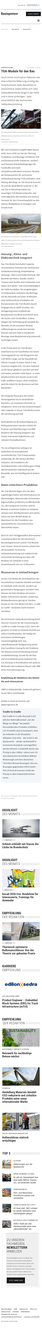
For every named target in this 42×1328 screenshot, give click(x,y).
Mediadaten (25, 1311)
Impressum (23, 1309)
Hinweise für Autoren (9, 1314)
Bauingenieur (15, 29)
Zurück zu (27, 5)
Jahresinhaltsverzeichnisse (11, 1317)
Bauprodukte (27, 29)
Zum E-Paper (33, 14)
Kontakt (16, 1311)
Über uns (33, 1309)
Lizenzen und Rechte (31, 1317)
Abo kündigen (6, 1309)
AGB (15, 1309)
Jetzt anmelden (16, 1280)
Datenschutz (6, 1311)
